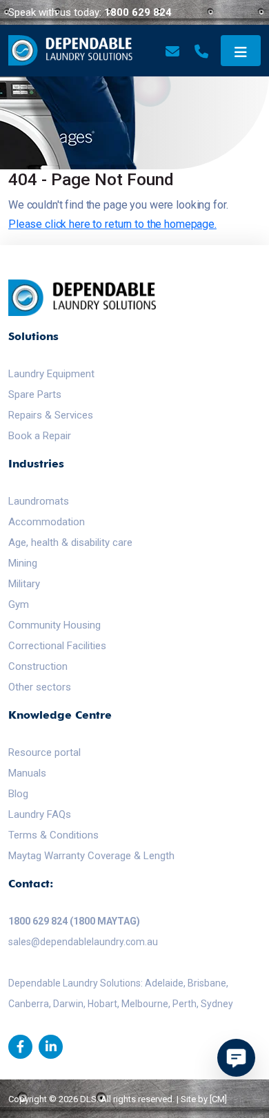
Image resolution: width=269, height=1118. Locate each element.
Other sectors (39, 687)
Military (24, 584)
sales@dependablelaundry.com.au (83, 941)
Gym (18, 604)
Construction (38, 666)
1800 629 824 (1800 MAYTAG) (74, 921)
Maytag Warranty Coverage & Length (91, 856)
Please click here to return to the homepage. (112, 224)
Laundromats (38, 501)
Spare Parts (34, 394)
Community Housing (54, 625)
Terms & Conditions (53, 835)
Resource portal (44, 752)
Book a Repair (39, 436)
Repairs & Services (50, 415)
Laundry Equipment (51, 374)
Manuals (27, 773)
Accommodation (46, 522)
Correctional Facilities (57, 646)
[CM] (218, 1099)
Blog (18, 794)
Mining (22, 563)
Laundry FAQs (39, 814)
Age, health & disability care (70, 542)
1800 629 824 (138, 12)
